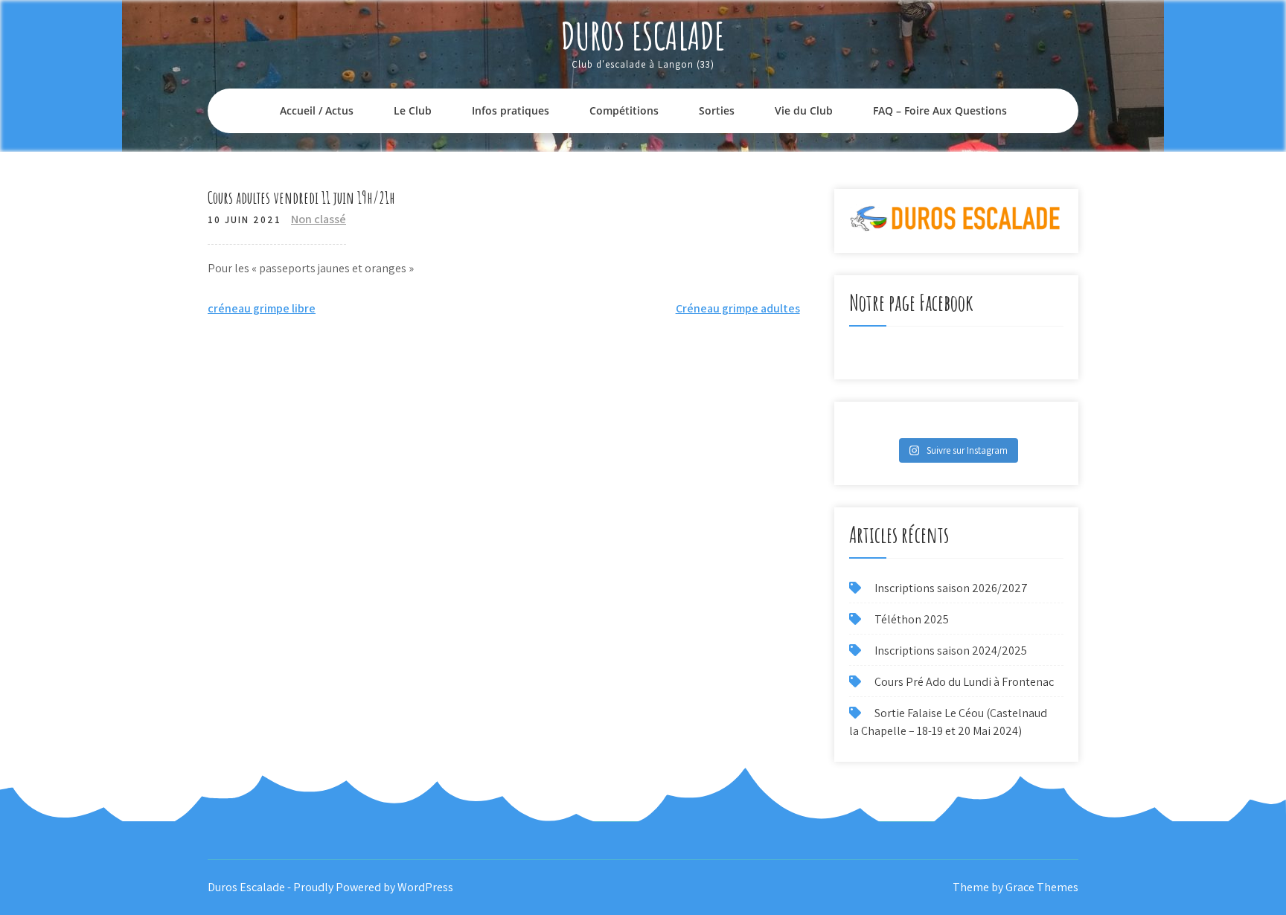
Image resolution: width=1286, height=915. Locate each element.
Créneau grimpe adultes (738, 308)
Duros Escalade (643, 35)
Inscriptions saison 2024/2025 (950, 650)
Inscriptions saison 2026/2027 (951, 588)
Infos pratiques (510, 110)
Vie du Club (804, 110)
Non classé (318, 219)
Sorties (717, 110)
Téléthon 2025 (911, 619)
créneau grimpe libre (262, 308)
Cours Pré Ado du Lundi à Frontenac (964, 682)
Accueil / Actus (317, 110)
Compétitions (624, 110)
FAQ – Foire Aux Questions (940, 110)
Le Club (413, 110)
